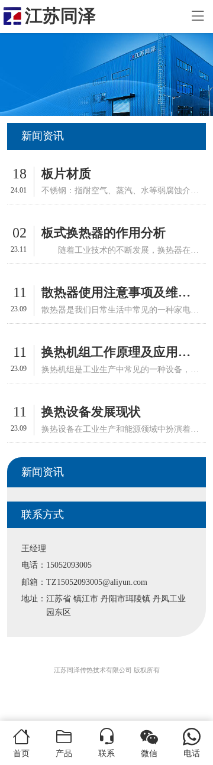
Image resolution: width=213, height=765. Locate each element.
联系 (106, 753)
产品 (64, 753)
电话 (191, 753)
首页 (21, 753)
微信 (149, 753)
